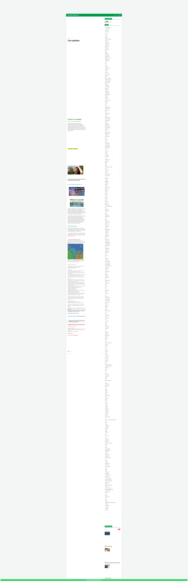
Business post (112, 59)
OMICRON (112, 181)
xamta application (112, 466)
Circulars (112, 69)
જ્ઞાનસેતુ (112, 486)
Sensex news (112, 233)
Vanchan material (112, 262)
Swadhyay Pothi (112, 242)
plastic (112, 393)
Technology (112, 252)
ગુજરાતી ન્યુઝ (112, 482)
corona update (112, 299)
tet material (112, 438)
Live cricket (112, 155)
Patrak (112, 191)
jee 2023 (112, 351)
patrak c (112, 389)
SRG (112, 217)
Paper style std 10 (112, 187)
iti (112, 348)
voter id (112, 460)
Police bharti (112, 201)
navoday (112, 373)
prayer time (112, 397)
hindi (112, 339)
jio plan (112, 354)
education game (112, 315)
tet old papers (112, 440)
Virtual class (112, 268)
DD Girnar (112, 75)
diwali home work (112, 310)
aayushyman (112, 275)
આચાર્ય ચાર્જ (112, 473)
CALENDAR (112, 60)
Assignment (112, 44)
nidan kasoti (112, 376)
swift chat (112, 428)
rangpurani (112, 403)
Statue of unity (112, 239)
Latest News (112, 150)
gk (112, 329)
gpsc (112, 331)
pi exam (112, 392)
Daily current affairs (112, 78)
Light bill (112, 153)
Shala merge (112, 235)
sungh (112, 424)
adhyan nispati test (112, 280)
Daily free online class (112, 79)
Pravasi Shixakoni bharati (112, 206)
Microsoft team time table (112, 166)
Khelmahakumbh (112, 146)
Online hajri (112, 182)
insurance (112, 345)
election (112, 316)
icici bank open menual (112, 342)
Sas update (112, 226)
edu (112, 313)
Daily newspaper (112, 82)
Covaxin (112, 72)
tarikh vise (112, 432)
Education (71, 38)
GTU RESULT (112, 108)
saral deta (112, 412)
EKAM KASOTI (112, 94)
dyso (112, 312)
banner (112, 286)
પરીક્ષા (112, 498)
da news (112, 303)
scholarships (112, 413)
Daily (112, 76)
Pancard (112, 184)
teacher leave (112, 435)
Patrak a (112, 193)
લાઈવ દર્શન (112, 506)
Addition (112, 37)
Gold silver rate (112, 113)
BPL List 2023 (112, 46)
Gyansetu (112, 123)
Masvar (112, 162)
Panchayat (112, 185)
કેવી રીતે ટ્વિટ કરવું (112, 477)
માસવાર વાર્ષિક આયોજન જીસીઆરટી (112, 502)
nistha (112, 379)
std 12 (112, 422)
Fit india (112, 101)
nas (112, 371)
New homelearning (112, 174)
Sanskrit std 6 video (112, 222)
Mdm (112, 165)
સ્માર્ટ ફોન (112, 509)
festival (112, 323)
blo (112, 287)
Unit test (112, 255)
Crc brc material (112, 73)
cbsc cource (112, 293)
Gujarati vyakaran (112, 118)
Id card (112, 140)
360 (112, 33)
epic (112, 319)
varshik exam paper (112, 457)
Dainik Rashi (112, 85)
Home (68, 38)
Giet (112, 111)
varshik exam (112, 456)
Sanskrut (112, 223)
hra (112, 341)
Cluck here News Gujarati (72, 226)
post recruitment (112, 395)
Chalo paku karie (112, 68)
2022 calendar (112, 28)
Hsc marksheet (112, 136)
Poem (112, 200)
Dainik (112, 84)
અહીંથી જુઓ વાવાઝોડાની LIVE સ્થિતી (76, 324)
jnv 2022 (112, 357)
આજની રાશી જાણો (112, 474)
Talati (112, 246)
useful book (112, 451)
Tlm (112, 254)
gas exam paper (112, 326)
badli (112, 284)
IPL (112, 137)
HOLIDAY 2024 (112, 124)
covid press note (112, 300)
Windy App (76, 335)
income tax (112, 344)
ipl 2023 (112, 347)
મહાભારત (112, 501)
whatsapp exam (112, 463)
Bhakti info (112, 53)
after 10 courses (112, 283)
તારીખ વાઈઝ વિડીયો (112, 488)
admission (112, 281)
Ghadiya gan (112, 110)
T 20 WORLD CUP (112, 243)
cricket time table (112, 302)
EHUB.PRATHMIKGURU (73, 15)
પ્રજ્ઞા (112, 499)
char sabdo (112, 296)
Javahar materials (112, 143)
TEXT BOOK (112, 245)
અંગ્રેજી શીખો (112, 472)
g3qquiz (112, 325)
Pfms (112, 195)
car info (112, 291)
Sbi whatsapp (112, 230)
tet (112, 437)
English (112, 98)
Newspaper (112, 178)
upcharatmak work (112, 448)
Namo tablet (112, 169)
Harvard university (112, 127)
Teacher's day (112, 249)
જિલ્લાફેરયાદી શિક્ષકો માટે (112, 485)
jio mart (112, 352)
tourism (112, 444)
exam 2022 (112, 320)
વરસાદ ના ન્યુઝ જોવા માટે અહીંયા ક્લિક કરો (75, 184)
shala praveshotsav (112, 416)
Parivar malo (112, 190)
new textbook (112, 374)
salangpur (112, 406)
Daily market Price (112, 81)
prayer (112, 396)
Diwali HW (112, 89)
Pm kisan (112, 197)
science (112, 415)
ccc (112, 294)
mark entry (112, 367)
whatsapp (112, 461)
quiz (112, 402)
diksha (112, 307)
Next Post (101, 353)
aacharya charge (112, 271)
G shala (112, 105)
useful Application (112, 450)
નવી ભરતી (112, 492)
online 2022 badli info (112, 380)
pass (112, 387)
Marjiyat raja (112, 161)
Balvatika (112, 47)
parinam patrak (112, 384)
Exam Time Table (112, 100)
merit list (112, 368)
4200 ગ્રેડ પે (112, 34)
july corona (112, 358)
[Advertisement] (29, 7)
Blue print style (112, 56)
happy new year (112, 335)
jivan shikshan (112, 355)
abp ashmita (112, 277)
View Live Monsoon (71, 335)
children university (112, 297)
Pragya (112, 203)
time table (112, 441)
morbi (112, 370)
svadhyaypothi (112, 425)
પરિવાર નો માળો (112, 496)
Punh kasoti (112, 209)
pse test (112, 399)
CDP (112, 62)
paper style (112, 383)
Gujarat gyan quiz (112, 117)
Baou (112, 50)
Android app (112, 41)
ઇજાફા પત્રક (112, 476)
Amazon (112, 40)
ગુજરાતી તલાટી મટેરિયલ (112, 480)
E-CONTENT (112, 92)
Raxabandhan (112, 214)
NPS (112, 168)
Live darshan (112, 156)
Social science (112, 236)
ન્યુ (112, 493)
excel (112, 322)
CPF (112, 63)
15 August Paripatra (112, 27)
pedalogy (112, 390)
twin (112, 445)
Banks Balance (112, 49)
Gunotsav (112, 121)
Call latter (112, 66)
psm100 (112, 400)
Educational (112, 97)
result (112, 405)
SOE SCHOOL (112, 216)
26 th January (112, 31)
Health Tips (112, 129)
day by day (112, 304)
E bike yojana (112, 91)
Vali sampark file (112, 261)
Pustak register (112, 210)
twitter (112, 447)
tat (112, 434)
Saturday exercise (112, 229)
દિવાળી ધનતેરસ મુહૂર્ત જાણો (112, 489)
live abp (112, 361)
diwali (112, 309)
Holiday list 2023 (112, 133)
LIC (112, 149)
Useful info (112, 258)
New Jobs (112, 172)
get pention (112, 328)
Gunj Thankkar (112, 120)
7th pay (112, 36)
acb (112, 278)
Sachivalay (112, 220)
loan (112, 363)
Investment (112, 142)
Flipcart (112, 102)
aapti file (112, 274)
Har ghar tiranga (112, 126)
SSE (112, 219)
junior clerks (112, 360)
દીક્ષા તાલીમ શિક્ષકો (112, 490)
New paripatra (112, 175)
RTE (112, 213)
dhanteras (112, 306)
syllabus (112, 429)
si (112, 418)
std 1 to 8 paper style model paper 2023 (112, 419)
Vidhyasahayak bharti (112, 265)
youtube (112, 469)
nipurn (112, 377)
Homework (112, 134)
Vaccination (112, 259)
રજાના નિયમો (112, 505)
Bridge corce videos (112, 57)
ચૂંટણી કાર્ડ (112, 483)
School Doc (112, 232)
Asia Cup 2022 (112, 43)
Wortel (112, 270)
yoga (112, 467)
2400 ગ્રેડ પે (112, 30)
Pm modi (112, 198)
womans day (112, 464)
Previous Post (70, 353)
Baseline (112, 52)
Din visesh (112, 88)
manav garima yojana (112, 364)
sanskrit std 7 (112, 409)
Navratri (112, 171)
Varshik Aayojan (112, 264)
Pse (112, 207)
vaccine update (112, 454)
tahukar (112, 431)
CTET (112, 65)
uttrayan (112, 453)
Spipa (112, 238)
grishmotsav (112, 332)
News (112, 177)
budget (112, 288)
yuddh (112, 470)
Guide (112, 116)
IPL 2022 (112, 139)
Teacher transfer (112, 248)
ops (112, 381)
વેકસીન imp (112, 508)
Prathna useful (112, 204)
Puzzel (112, 211)
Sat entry (112, 227)
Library (112, 152)
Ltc (112, 158)
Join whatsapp (112, 145)
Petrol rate (112, 194)
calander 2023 (112, 290)
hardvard (112, 336)
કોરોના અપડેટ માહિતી (112, 479)
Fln (112, 104)
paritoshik (112, 386)
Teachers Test (112, 251)
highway (112, 338)
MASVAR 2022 (112, 159)
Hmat (112, 130)
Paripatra (112, 188)
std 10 (112, 421)
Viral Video (112, 267)
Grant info (112, 114)
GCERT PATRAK (112, 107)
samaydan (112, 408)
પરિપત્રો (112, 495)
